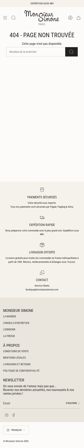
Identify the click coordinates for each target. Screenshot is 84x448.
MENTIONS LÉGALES (14, 357)
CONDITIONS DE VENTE (16, 351)
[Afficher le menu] (5, 17)
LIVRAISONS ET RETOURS (16, 364)
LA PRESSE (9, 336)
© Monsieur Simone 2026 (16, 441)
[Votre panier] (78, 17)
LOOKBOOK (9, 329)
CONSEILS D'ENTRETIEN (16, 323)
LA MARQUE (9, 316)
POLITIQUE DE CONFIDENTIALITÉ (21, 370)
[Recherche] (71, 51)
